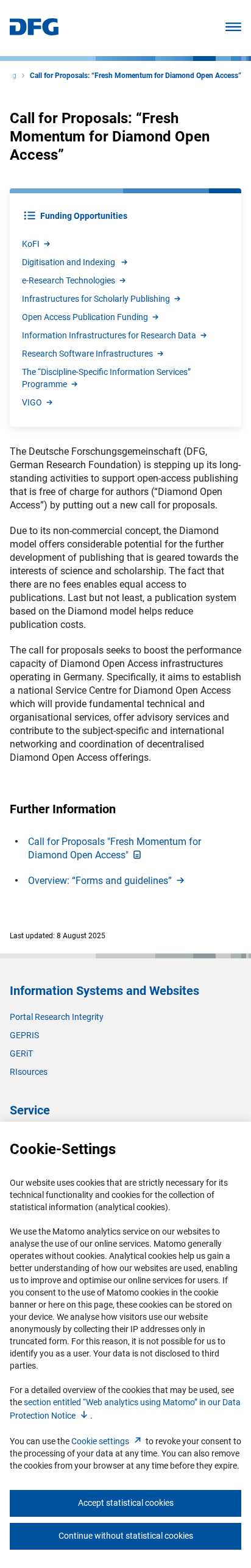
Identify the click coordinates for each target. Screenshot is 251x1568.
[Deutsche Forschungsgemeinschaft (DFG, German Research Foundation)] (34, 32)
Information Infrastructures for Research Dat (109, 335)
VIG (32, 402)
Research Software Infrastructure (87, 353)
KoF (31, 244)
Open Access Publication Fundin (85, 317)
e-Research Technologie (68, 280)
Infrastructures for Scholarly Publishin (96, 299)
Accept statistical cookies (126, 1503)
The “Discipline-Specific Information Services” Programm (106, 378)
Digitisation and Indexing (68, 262)
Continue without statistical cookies (125, 1536)
